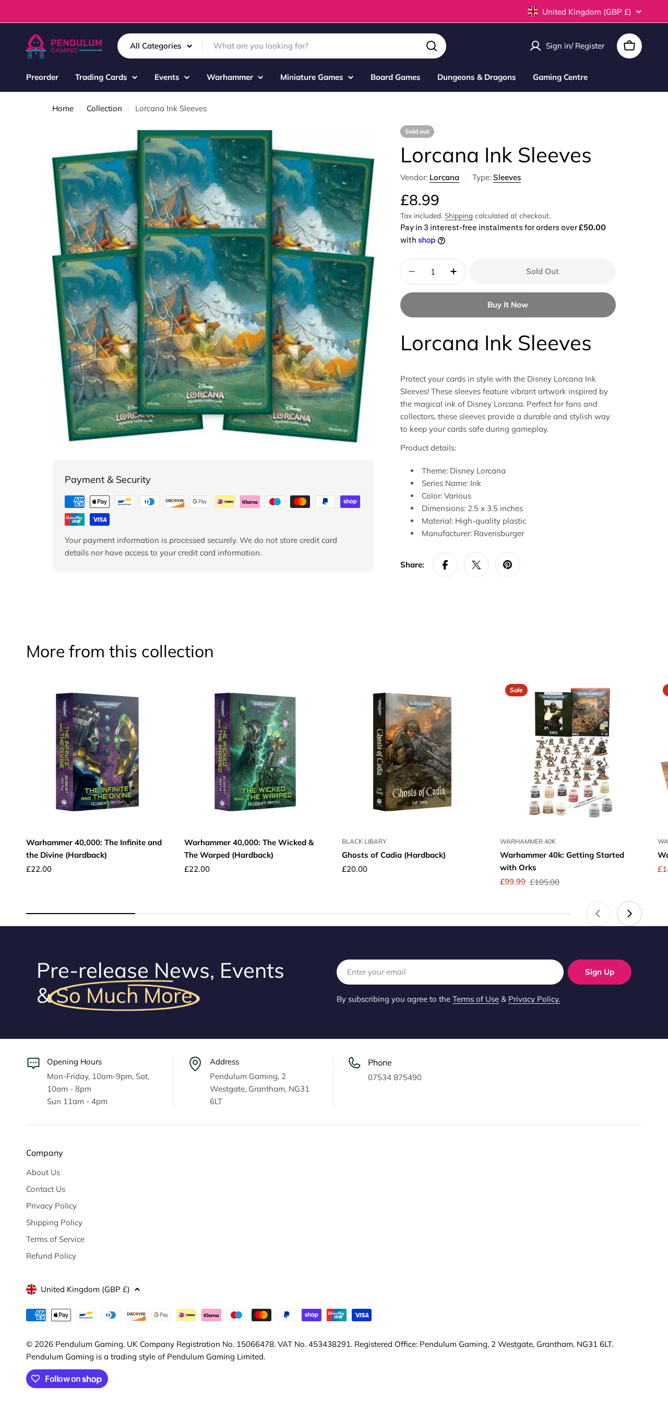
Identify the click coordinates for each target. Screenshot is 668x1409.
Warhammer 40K (528, 841)
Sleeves (507, 177)
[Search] (431, 46)
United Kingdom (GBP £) (586, 12)
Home (63, 108)
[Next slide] (629, 913)
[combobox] (281, 45)
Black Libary (364, 841)
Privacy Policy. (534, 999)
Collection (104, 108)
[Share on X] (476, 564)
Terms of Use (475, 999)
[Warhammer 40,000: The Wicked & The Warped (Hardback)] (255, 752)
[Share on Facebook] (445, 564)
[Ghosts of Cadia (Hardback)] (413, 752)
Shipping (459, 215)
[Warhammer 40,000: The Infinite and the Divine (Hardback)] (97, 752)
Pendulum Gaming (89, 1344)
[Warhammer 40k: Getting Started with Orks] (571, 752)
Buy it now (507, 305)
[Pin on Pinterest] (507, 564)
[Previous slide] (598, 913)
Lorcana (444, 177)
